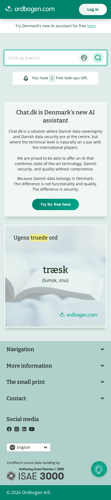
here (91, 25)
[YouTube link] (33, 429)
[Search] (98, 57)
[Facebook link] (10, 429)
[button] (84, 57)
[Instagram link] (18, 429)
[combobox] (41, 57)
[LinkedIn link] (25, 429)
